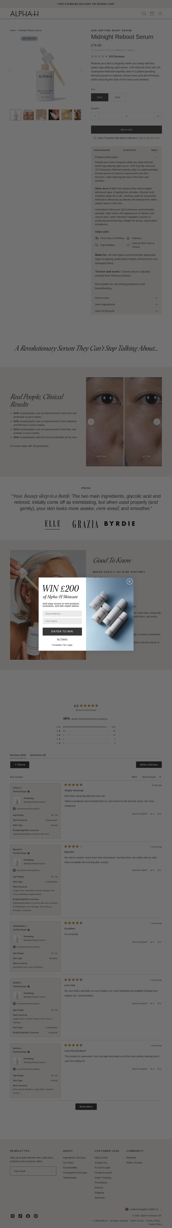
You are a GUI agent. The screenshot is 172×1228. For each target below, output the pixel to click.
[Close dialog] (129, 581)
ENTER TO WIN (62, 631)
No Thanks (62, 639)
